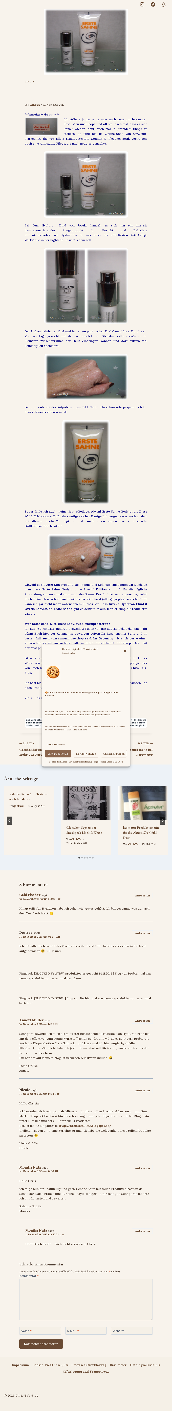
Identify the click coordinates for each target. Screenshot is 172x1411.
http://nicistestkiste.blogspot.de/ (85, 1126)
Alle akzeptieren (58, 753)
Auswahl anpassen (114, 753)
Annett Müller (31, 1020)
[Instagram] (142, 4)
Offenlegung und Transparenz (86, 1371)
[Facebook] (152, 4)
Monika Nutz (30, 1167)
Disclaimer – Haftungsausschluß (135, 1365)
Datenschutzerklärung (80, 761)
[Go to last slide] (9, 821)
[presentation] (86, 803)
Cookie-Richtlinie (58, 761)
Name (26, 1331)
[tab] (79, 858)
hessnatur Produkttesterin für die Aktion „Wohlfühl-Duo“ (141, 833)
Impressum (20, 1365)
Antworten (142, 895)
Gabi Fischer (30, 895)
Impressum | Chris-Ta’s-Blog (108, 761)
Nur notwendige (86, 753)
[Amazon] (163, 4)
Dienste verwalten (56, 744)
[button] (125, 651)
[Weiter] (162, 821)
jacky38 (19, 805)
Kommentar (29, 1276)
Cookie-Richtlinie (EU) (50, 1365)
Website (118, 1331)
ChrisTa (35, 104)
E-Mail (73, 1331)
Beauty (30, 81)
